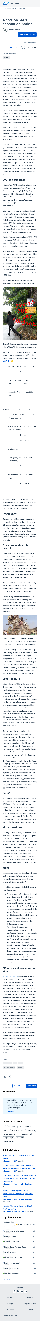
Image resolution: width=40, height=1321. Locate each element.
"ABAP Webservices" (25, 1126)
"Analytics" (20, 1138)
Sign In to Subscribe (27, 34)
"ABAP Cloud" (12, 1126)
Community (15, 3)
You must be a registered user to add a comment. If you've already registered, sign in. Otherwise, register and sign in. (19, 1104)
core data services (9, 1067)
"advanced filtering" (9, 1134)
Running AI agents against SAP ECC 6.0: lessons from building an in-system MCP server (18, 1194)
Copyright (10, 1304)
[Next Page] (21, 1144)
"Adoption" (31, 1130)
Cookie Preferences (10, 1316)
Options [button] (19, 38)
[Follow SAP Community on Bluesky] (18, 1291)
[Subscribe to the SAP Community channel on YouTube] (22, 1291)
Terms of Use (30, 1298)
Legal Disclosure (30, 1304)
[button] (11, 51)
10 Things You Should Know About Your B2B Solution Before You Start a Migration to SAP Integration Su (19, 1178)
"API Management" (9, 1141)
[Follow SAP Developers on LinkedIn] (26, 1291)
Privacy (9, 1298)
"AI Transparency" (24, 1134)
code (20, 1063)
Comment (10, 1112)
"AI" (34, 1134)
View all (5, 1279)
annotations (7, 1063)
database (20, 1067)
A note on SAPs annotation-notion (17, 22)
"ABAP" (5, 1130)
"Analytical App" (8, 1138)
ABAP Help (7, 361)
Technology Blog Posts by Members (14, 8)
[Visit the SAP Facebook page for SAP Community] (14, 1291)
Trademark (10, 1310)
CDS (15, 1063)
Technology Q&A (10, 1161)
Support (30, 1310)
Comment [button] (32, 1086)
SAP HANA (6, 57)
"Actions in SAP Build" (17, 1130)
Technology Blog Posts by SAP (16, 1211)
